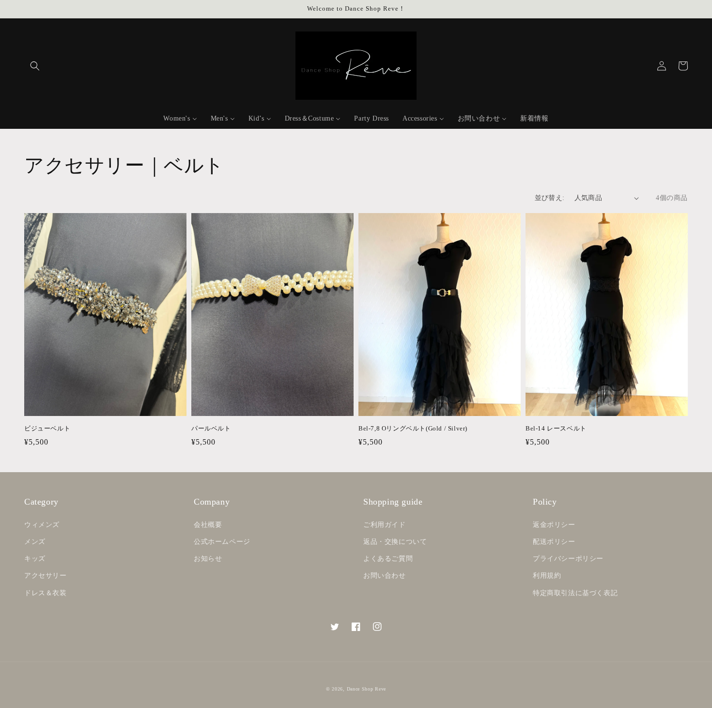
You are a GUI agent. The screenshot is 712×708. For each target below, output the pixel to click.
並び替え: (550, 197)
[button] (35, 66)
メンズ (35, 541)
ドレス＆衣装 (45, 593)
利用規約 (547, 575)
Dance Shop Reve (367, 689)
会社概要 (208, 524)
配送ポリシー (554, 541)
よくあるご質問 (388, 558)
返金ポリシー (554, 524)
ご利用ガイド (384, 524)
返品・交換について (395, 541)
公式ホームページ (222, 541)
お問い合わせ (384, 575)
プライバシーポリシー (568, 558)
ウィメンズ (42, 524)
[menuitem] (179, 118)
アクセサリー (45, 575)
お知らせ (208, 558)
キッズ (35, 558)
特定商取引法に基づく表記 (575, 593)
